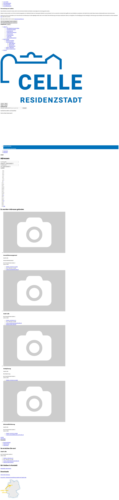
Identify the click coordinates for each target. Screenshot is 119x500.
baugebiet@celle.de (12, 269)
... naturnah (8, 36)
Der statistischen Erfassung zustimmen (9, 22)
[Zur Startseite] (41, 102)
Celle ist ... (5, 27)
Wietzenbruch (12, 46)
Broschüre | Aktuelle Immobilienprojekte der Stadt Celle (13, 477)
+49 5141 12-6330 (12, 380)
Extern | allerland (10, 47)
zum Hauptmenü (7, 3)
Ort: (1, 166)
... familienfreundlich (11, 29)
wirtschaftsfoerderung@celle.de (15, 434)
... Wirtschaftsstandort (11, 37)
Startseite (5, 151)
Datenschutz (6, 444)
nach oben (3, 438)
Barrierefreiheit (6, 442)
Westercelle (11, 44)
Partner (5, 50)
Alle (4, 206)
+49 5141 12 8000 (12, 433)
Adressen (5, 152)
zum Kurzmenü (6, 4)
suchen (2, 168)
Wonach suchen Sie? (5, 108)
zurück (2, 437)
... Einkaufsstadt (9, 35)
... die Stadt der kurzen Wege (12, 28)
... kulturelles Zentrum (11, 32)
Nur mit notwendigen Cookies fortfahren (9, 21)
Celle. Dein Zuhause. (5, 474)
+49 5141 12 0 (11, 320)
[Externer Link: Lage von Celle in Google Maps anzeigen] (59, 488)
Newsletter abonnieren (6, 468)
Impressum (6, 445)
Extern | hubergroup (10, 48)
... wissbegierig (9, 31)
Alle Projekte (6, 39)
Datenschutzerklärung (19, 19)
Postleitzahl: (3, 165)
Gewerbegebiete (10, 42)
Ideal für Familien (10, 40)
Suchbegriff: (3, 162)
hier (1, 16)
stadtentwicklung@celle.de (14, 323)
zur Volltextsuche (7, 6)
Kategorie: (3, 163)
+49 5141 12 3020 (12, 266)
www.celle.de (11, 324)
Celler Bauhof (12, 43)
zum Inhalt (5, 1)
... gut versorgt (9, 33)
